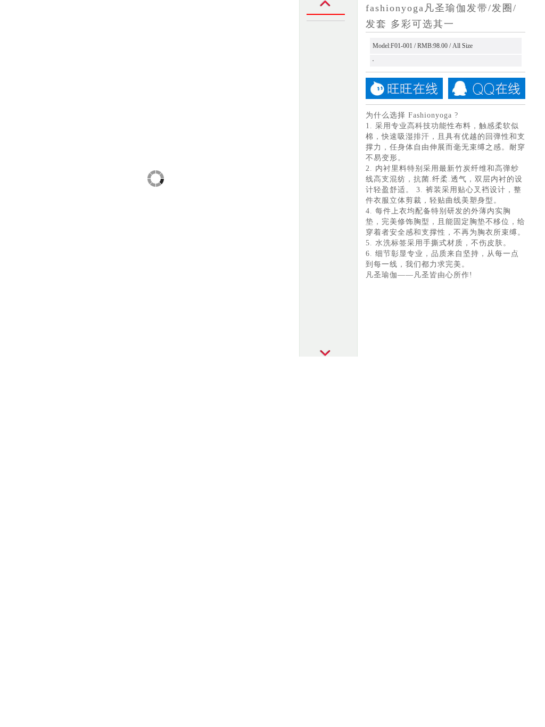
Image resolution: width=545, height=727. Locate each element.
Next (328, 350)
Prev (328, 7)
